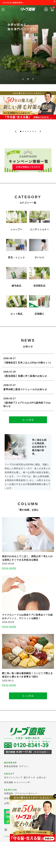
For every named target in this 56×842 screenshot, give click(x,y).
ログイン (23, 766)
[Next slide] (33, 78)
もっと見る (28, 420)
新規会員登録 (11, 766)
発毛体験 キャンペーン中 (17, 782)
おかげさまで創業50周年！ (13, 2)
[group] (28, 43)
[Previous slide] (23, 78)
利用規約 (8, 793)
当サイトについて (13, 777)
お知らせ (41, 777)
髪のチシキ (29, 777)
